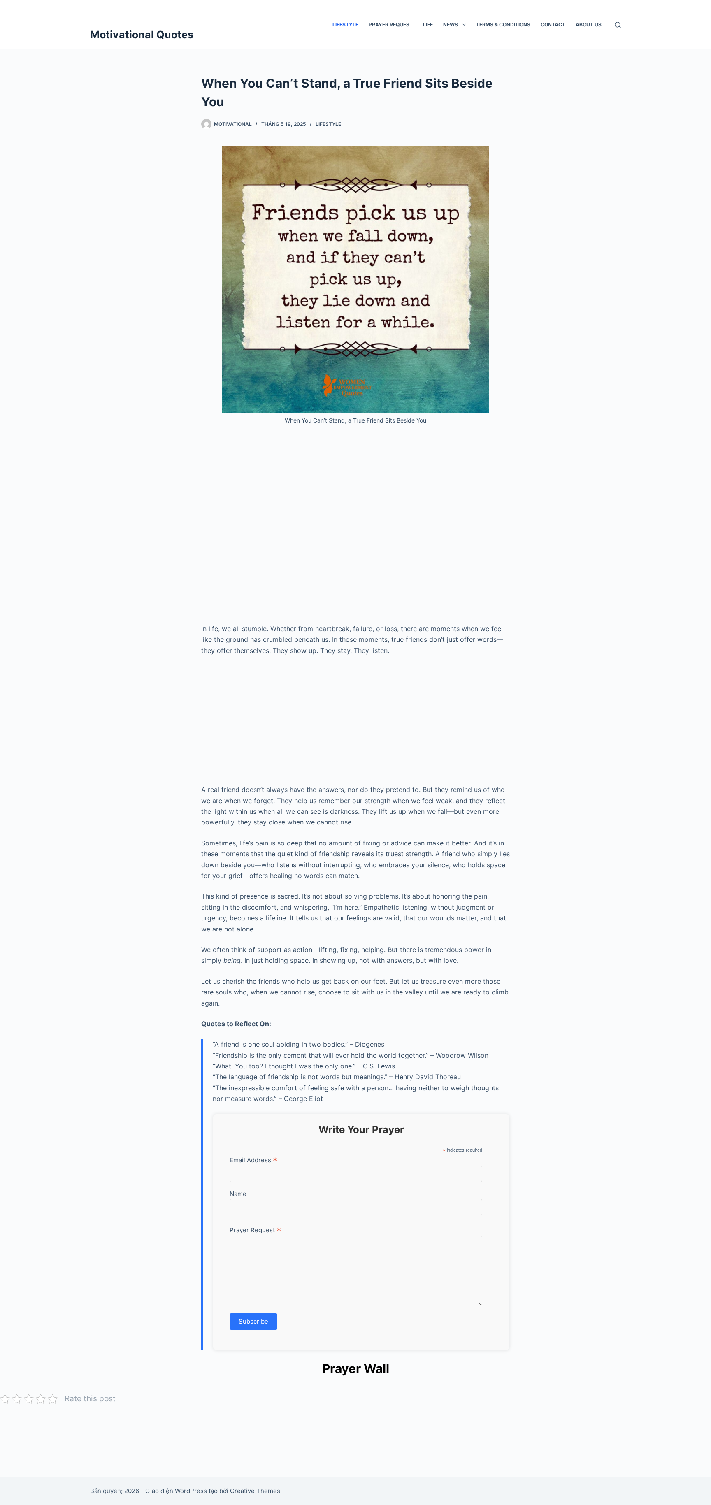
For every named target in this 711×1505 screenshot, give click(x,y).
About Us (589, 24)
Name (238, 1194)
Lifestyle (345, 24)
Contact (553, 24)
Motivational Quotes (141, 34)
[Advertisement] (355, 527)
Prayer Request (391, 24)
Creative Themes (255, 1491)
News (450, 24)
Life (428, 24)
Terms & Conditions (503, 24)
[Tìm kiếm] (618, 25)
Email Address (253, 1159)
